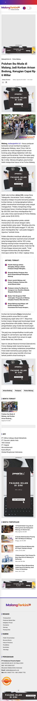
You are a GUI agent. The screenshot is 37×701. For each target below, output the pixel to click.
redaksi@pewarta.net (12, 670)
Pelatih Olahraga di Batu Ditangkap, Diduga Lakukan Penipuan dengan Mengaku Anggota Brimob (16, 267)
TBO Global (5, 443)
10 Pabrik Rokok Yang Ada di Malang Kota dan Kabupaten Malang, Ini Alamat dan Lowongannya (24, 528)
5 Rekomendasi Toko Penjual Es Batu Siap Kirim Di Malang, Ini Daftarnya (25, 557)
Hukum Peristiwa (8, 642)
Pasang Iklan (6, 629)
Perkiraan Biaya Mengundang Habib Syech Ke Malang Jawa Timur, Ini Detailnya (24, 567)
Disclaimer (6, 625)
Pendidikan (6, 645)
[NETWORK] (24, 8)
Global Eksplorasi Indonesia (11, 452)
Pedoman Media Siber (9, 620)
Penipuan (18, 390)
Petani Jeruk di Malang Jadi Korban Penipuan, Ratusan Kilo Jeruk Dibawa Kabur (17, 282)
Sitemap (5, 627)
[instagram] (8, 2)
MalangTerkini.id (6, 59)
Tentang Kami (7, 618)
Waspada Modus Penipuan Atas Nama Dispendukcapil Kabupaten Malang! (18, 274)
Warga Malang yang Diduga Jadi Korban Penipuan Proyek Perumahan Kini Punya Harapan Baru (18, 305)
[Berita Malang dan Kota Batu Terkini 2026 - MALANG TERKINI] (10, 9)
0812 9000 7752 (20, 672)
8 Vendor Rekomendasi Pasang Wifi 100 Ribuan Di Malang (25, 537)
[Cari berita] (35, 2)
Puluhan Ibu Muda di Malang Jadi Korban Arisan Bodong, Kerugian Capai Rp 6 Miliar (8, 416)
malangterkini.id (14, 143)
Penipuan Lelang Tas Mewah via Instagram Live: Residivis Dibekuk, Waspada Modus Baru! (18, 290)
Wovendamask (7, 447)
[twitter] (5, 2)
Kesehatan (6, 647)
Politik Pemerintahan (9, 638)
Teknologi (5, 649)
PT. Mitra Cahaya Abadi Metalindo (14, 438)
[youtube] (11, 2)
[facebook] (2, 2)
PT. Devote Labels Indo (9, 440)
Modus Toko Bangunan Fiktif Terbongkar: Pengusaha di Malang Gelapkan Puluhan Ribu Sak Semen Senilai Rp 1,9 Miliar (19, 298)
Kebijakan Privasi (8, 622)
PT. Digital (5, 445)
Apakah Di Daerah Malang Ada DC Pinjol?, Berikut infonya (24, 547)
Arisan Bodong (7, 390)
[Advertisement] (18, 29)
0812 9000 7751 (9, 672)
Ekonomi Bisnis (7, 640)
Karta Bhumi (6, 450)
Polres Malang (16, 59)
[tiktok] (14, 2)
